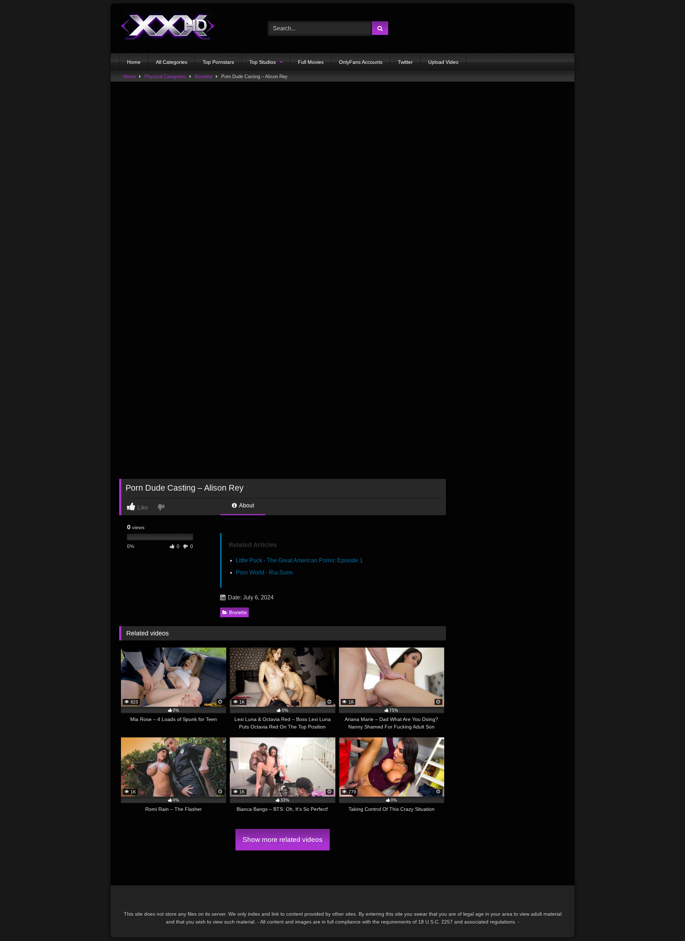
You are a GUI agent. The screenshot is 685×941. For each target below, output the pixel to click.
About (246, 505)
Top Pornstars (218, 62)
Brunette (203, 76)
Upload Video (443, 62)
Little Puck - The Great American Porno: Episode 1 (299, 560)
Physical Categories (165, 76)
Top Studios (262, 62)
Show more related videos (283, 839)
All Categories (171, 62)
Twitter (405, 62)
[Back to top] (663, 920)
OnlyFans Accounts (360, 62)
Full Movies (311, 62)
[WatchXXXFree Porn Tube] (168, 28)
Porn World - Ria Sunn (264, 572)
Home (134, 62)
